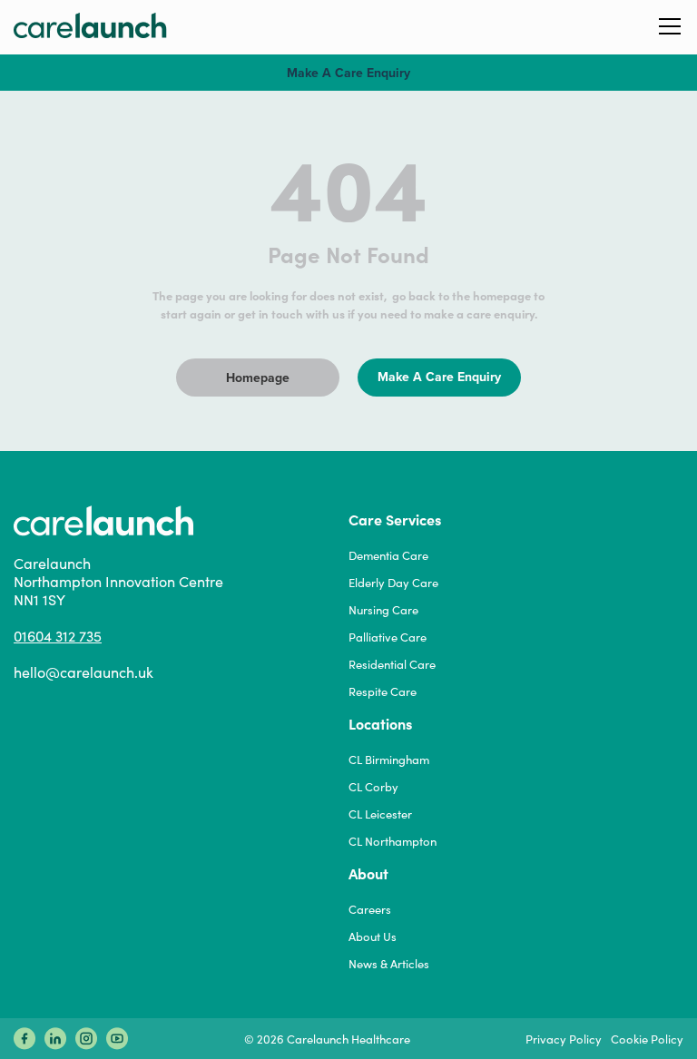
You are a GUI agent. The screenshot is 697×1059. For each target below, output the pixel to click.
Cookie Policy (647, 1039)
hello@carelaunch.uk (83, 672)
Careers (369, 909)
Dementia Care (388, 555)
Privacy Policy (563, 1039)
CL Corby (373, 787)
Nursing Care (383, 610)
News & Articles (388, 964)
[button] (670, 25)
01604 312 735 (58, 636)
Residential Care (392, 664)
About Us (372, 936)
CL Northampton (392, 841)
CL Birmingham (388, 759)
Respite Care (382, 691)
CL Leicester (380, 814)
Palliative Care (387, 637)
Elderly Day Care (393, 582)
